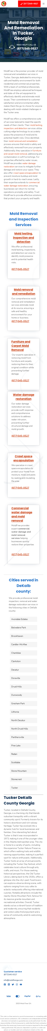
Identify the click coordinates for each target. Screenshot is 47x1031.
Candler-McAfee (19, 644)
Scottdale (15, 762)
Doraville (15, 678)
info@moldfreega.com (13, 980)
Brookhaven (17, 636)
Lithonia (15, 711)
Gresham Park (18, 703)
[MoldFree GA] (3, 3)
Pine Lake (15, 745)
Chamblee (16, 653)
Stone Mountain (19, 771)
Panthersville (17, 737)
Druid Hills (16, 686)
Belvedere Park (18, 627)
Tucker (14, 787)
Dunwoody (16, 695)
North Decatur (18, 720)
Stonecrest (16, 779)
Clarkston (16, 661)
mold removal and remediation (23, 141)
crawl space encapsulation (25, 173)
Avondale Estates (19, 619)
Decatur (15, 669)
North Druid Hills (19, 728)
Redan (14, 754)
